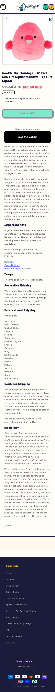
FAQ (8, 630)
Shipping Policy (13, 586)
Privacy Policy (12, 617)
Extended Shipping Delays (18, 623)
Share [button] (8, 525)
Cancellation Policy (15, 598)
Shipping (22, 98)
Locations (10, 579)
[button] (3, 6)
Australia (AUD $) (26, 666)
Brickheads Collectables (23, 686)
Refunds (9, 261)
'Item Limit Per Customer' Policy (21, 611)
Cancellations (12, 265)
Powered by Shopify (38, 686)
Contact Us (11, 573)
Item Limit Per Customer (17, 268)
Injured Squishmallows (17, 604)
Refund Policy (12, 592)
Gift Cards (11, 642)
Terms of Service (14, 636)
